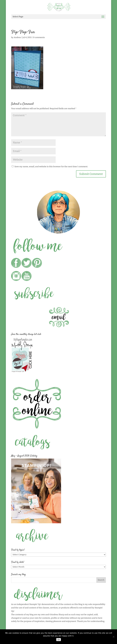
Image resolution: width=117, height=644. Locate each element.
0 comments (39, 37)
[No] (113, 636)
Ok (58, 639)
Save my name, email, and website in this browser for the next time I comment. (51, 166)
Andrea (17, 37)
